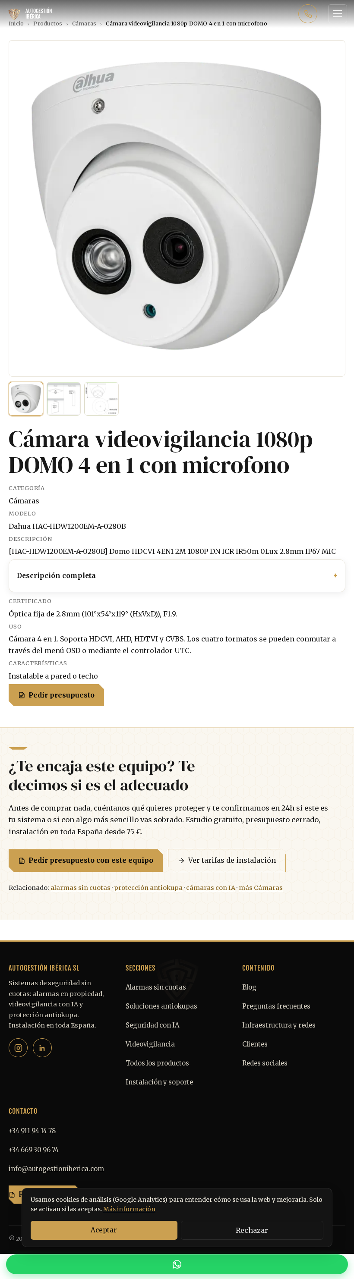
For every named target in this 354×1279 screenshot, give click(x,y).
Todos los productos (157, 1063)
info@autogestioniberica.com (56, 1169)
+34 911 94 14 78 (32, 1131)
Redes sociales (265, 1063)
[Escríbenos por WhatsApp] (177, 1264)
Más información (129, 1209)
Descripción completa (56, 576)
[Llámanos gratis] (307, 13)
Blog (249, 987)
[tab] (26, 399)
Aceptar (104, 1230)
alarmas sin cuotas (81, 888)
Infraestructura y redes (279, 1025)
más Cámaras (261, 888)
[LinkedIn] (42, 1047)
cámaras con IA (210, 888)
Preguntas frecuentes (276, 1006)
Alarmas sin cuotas (156, 987)
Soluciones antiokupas (161, 1006)
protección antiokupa (148, 888)
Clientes (255, 1044)
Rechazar (252, 1230)
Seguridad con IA (152, 1025)
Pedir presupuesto (61, 695)
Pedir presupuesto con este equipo (90, 860)
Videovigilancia (150, 1044)
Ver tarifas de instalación (232, 860)
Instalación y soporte (159, 1082)
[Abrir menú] (337, 13)
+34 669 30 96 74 (34, 1150)
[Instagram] (18, 1047)
